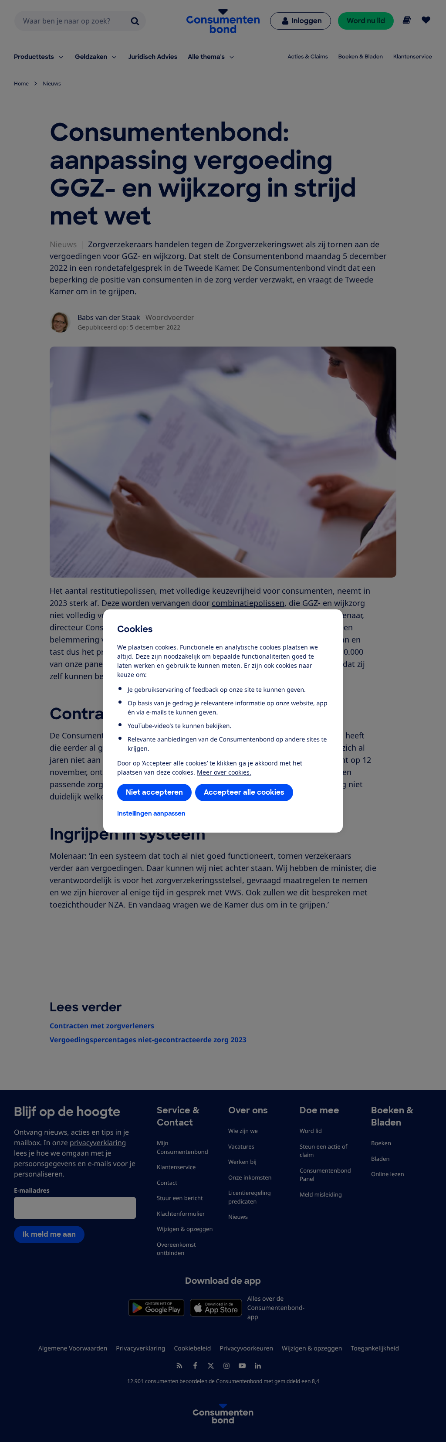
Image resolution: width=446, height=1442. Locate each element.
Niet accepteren (154, 792)
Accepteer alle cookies (244, 792)
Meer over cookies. (224, 772)
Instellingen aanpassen (151, 813)
